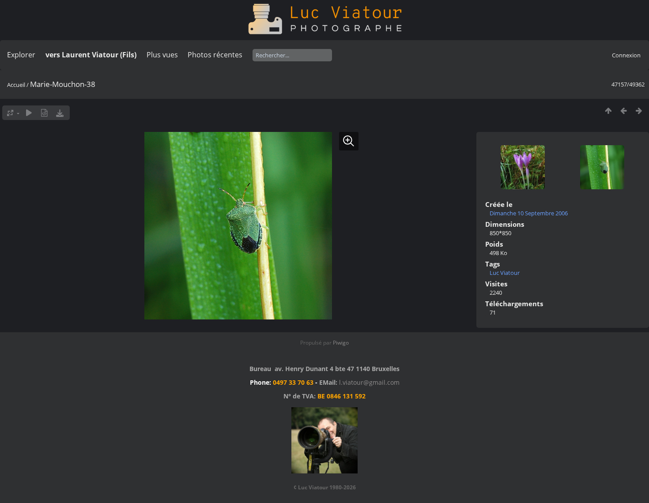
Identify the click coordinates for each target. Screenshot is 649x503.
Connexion (626, 55)
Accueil (16, 85)
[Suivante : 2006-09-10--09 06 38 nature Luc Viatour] (639, 110)
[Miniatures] (608, 110)
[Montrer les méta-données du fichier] (44, 113)
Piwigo (341, 342)
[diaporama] (29, 113)
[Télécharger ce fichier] (60, 113)
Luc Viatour (505, 273)
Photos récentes (215, 55)
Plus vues (162, 55)
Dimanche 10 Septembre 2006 (529, 213)
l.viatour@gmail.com (369, 382)
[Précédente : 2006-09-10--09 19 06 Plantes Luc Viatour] (623, 110)
